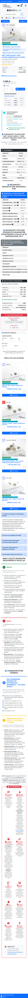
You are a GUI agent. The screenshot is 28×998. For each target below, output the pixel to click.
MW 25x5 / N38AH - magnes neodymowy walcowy (13, 423)
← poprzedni (6, 21)
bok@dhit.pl (24, 1)
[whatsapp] (18, 10)
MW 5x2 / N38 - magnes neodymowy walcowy (12, 386)
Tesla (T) (16, 345)
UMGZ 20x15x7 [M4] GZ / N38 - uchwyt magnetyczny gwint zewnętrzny (12, 461)
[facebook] (14, 10)
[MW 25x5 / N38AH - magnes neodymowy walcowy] (14, 410)
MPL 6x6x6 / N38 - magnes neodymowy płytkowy (13, 499)
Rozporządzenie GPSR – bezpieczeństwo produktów (11, 49)
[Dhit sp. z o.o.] (7, 6)
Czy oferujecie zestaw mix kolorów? (12, 554)
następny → (23, 21)
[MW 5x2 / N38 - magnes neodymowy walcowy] (14, 372)
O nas (3, 996)
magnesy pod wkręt (20, 831)
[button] (18, 5)
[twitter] (16, 10)
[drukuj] (10, 10)
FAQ (2, 1)
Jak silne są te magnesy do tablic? (11, 535)
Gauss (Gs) (4, 345)
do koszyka (21, 89)
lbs (19, 338)
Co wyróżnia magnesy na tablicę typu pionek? (13, 514)
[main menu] (25, 5)
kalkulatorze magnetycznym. (14, 125)
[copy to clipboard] (8, 10)
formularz (15, 119)
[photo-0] (14, 39)
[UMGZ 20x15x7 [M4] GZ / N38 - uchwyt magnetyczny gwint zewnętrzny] (14, 448)
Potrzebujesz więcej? (9, 96)
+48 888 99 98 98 (18, 116)
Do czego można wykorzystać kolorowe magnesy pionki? (10, 541)
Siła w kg (4, 338)
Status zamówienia (7, 1)
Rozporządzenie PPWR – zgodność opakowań (14, 52)
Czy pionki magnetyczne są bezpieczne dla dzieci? (10, 548)
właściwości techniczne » (10, 75)
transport (7, 85)
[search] (21, 14)
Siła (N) (12, 338)
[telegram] (20, 10)
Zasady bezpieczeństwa (8, 995)
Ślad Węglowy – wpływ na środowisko (12, 46)
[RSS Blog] (12, 10)
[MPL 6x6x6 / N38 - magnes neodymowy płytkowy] (14, 485)
